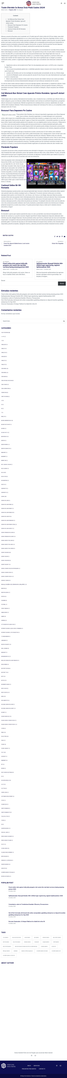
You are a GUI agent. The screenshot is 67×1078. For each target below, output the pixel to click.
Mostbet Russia (5, 668)
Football (3, 604)
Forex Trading (4, 608)
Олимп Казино (44, 946)
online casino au (5, 716)
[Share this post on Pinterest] (62, 236)
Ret (2, 764)
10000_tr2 (3, 352)
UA (1, 824)
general (3, 620)
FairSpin (3, 588)
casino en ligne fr (5, 516)
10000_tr (3, 348)
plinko (2, 744)
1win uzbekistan (5, 388)
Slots (2, 784)
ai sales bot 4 (4, 432)
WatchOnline (4, 856)
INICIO (29, 1065)
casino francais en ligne (7, 532)
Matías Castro (4, 9)
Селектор (54, 946)
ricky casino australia (6, 772)
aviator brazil (4, 444)
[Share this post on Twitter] (57, 236)
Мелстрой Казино (7, 946)
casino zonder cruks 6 (6, 576)
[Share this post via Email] (64, 236)
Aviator (3, 440)
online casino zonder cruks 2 (8, 724)
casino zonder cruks (6, 572)
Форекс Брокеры (5, 876)
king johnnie (4, 648)
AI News (3, 428)
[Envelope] (35, 1055)
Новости (3, 868)
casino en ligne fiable (6, 504)
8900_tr (3, 416)
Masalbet (3, 652)
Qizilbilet (3, 756)
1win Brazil (4, 372)
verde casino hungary (6, 836)
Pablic (2, 732)
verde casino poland (6, 840)
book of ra (3, 476)
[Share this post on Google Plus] (59, 236)
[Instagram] (31, 1055)
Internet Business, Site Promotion (9, 632)
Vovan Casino (4, 848)
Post (2, 752)
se (1, 776)
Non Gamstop (4, 700)
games (2, 616)
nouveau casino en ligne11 (7, 708)
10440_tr (3, 360)
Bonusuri (10, 31)
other (2, 728)
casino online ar (5, 560)
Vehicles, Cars (4, 832)
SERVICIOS (37, 1065)
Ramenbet (3, 760)
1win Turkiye (4, 384)
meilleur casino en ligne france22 (9, 660)
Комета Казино (5, 864)
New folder (4, 688)
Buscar (3, 280)
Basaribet (3, 456)
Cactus (3, 484)
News (2, 696)
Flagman (3, 600)
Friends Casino (46, 937)
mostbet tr (4, 672)
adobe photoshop (5, 424)
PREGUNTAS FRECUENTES (29, 1069)
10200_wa (3, 356)
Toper (2, 820)
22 (1, 404)
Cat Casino (36, 937)
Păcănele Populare (13, 27)
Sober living (4, 792)
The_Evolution (4, 816)
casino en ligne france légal (8, 524)
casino (2, 496)
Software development (7, 796)
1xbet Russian (4, 396)
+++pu (2, 336)
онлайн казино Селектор (9, 955)
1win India (3, 376)
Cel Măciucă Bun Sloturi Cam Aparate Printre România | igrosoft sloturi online (15, 21)
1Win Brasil (4, 368)
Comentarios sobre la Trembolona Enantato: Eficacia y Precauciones (20, 298)
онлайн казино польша (7, 872)
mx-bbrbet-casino (5, 684)
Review (2, 768)
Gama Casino (4, 612)
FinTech (3, 596)
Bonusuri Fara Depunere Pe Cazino (18, 25)
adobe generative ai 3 (6, 420)
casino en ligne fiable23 (7, 512)
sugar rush (4, 804)
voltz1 (2, 844)
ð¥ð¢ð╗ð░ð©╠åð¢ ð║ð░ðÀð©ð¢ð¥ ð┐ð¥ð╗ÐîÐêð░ (13, 584)
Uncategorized (4, 828)
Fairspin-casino (5, 592)
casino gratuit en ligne (7, 540)
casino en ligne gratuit (7, 528)
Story (2, 800)
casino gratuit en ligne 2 (7, 544)
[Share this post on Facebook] (55, 236)
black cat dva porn (16, 937)
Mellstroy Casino (57, 937)
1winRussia (4, 392)
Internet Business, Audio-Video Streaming (11, 628)
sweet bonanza (5, 808)
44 (1, 408)
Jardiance (3, 640)
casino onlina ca (5, 552)
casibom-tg (4, 492)
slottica (3, 788)
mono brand (4, 664)
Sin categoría (20, 9)
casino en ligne (5, 500)
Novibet (3, 712)
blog (2, 472)
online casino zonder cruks (8, 720)
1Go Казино (5, 937)
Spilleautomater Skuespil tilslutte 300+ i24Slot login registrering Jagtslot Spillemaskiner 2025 (49, 265)
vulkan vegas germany (6, 852)
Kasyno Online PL (5, 644)
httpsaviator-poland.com (7, 624)
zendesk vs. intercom (6, 860)
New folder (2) (4, 692)
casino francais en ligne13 (7, 536)
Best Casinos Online (6, 464)
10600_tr (3, 364)
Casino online (4, 556)
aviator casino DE (5, 448)
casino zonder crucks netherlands (10, 568)
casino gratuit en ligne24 (7, 548)
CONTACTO (42, 1069)
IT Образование (5, 636)
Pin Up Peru (4, 736)
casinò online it (5, 564)
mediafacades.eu (5, 656)
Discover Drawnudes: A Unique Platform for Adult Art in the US (19, 304)
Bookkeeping (4, 480)
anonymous (4, 436)
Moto (2, 676)
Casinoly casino (5, 580)
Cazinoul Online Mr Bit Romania (16, 29)
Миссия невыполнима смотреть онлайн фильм (26, 946)
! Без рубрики (4, 332)
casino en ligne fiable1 (6, 508)
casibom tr (4, 488)
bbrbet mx (3, 460)
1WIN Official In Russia (6, 380)
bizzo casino (4, 468)
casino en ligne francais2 (7, 520)
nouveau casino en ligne (7, 704)
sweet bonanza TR (5, 812)
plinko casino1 (4, 748)
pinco (2, 740)
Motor (2, 680)
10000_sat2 (3, 344)
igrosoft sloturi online (40, 36)
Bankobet (3, 452)
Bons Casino (27, 937)
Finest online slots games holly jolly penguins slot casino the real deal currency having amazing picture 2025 (16, 265)
